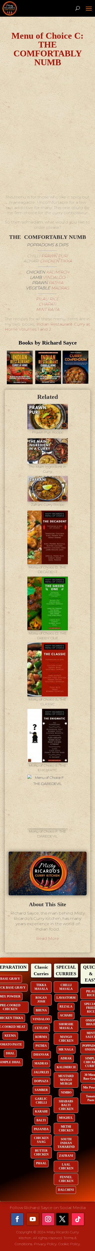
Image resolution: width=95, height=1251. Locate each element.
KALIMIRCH (57, 272)
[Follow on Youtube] (33, 1219)
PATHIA (56, 282)
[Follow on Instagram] (48, 1219)
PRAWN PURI (54, 256)
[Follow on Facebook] (17, 1219)
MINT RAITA (47, 309)
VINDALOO (54, 277)
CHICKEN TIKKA (56, 261)
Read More (47, 938)
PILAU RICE (47, 299)
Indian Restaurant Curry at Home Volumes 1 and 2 (47, 327)
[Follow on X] (62, 1219)
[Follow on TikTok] (78, 1219)
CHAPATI (47, 304)
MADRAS (60, 288)
